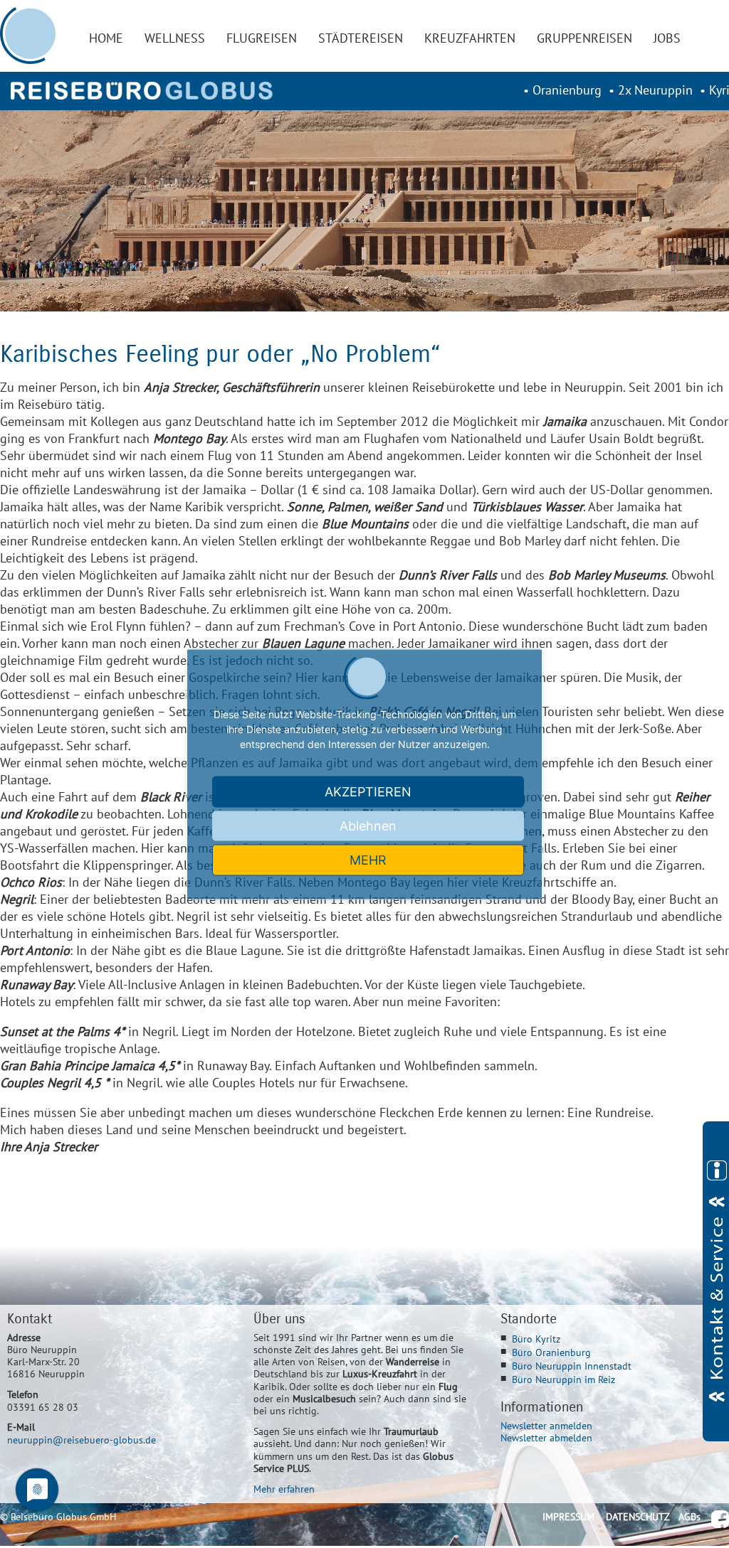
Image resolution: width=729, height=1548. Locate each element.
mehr (368, 859)
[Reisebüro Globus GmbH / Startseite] (28, 35)
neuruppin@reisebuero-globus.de (81, 1439)
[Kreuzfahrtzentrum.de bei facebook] (720, 1519)
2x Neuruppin (655, 90)
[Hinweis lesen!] (716, 1281)
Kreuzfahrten (469, 38)
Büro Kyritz (536, 1338)
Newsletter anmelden (546, 1425)
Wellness (175, 38)
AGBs (689, 1516)
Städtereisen (360, 38)
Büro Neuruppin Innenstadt (571, 1365)
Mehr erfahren (284, 1488)
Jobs (667, 38)
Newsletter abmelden (546, 1437)
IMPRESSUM (568, 1516)
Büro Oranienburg (551, 1352)
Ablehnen (368, 825)
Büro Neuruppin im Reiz (563, 1379)
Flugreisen (261, 38)
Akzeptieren (368, 791)
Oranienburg (567, 90)
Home (106, 38)
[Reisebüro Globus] (142, 91)
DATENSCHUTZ (638, 1516)
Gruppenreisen (584, 38)
